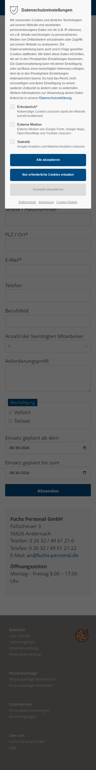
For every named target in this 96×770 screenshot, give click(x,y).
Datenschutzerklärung (55, 98)
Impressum (46, 202)
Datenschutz (27, 202)
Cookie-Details (67, 202)
